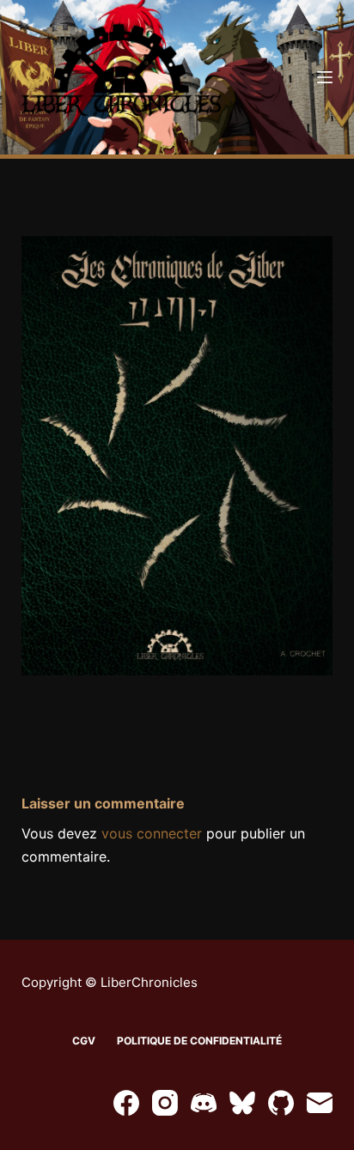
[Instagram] (165, 1103)
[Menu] (325, 77)
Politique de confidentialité (199, 1040)
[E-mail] (320, 1103)
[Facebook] (126, 1103)
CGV (83, 1040)
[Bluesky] (242, 1103)
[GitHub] (281, 1103)
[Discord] (204, 1103)
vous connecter (151, 833)
